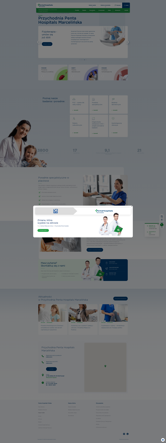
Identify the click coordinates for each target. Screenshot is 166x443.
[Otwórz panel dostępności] (163, 440)
